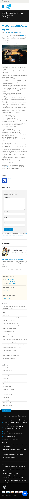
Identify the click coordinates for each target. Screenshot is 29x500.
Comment (7, 197)
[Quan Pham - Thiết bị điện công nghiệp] (9, 6)
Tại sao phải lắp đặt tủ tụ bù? (13, 483)
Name (6, 212)
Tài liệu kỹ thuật (6, 387)
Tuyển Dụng (5, 401)
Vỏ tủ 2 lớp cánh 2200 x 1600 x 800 (11, 324)
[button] (8, 270)
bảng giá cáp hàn (7, 166)
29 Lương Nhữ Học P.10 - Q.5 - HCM (16, 432)
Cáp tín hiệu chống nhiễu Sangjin (10, 261)
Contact (6, 411)
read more (4, 267)
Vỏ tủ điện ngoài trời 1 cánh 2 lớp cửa (11, 337)
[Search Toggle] (25, 6)
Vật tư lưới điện (6, 403)
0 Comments (18, 32)
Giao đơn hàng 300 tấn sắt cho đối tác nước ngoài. (14, 326)
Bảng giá (5, 368)
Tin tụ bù (5, 398)
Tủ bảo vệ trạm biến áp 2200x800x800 (12, 348)
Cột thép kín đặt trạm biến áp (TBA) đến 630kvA (13, 318)
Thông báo (5, 392)
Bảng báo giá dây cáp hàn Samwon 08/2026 (15, 467)
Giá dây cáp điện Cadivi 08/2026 (10, 362)
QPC (6, 32)
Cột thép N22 (6, 316)
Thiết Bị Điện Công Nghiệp (14, 421)
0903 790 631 (12, 284)
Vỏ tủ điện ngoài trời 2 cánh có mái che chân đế (14, 335)
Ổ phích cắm (6, 382)
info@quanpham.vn (11, 437)
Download (5, 376)
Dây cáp (11, 32)
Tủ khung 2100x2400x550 (9, 332)
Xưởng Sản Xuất (6, 406)
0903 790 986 (12, 281)
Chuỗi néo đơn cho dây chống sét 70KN (14, 478)
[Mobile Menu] (3, 6)
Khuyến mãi (5, 379)
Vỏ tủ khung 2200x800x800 (9, 329)
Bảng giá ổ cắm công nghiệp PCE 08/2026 (12, 343)
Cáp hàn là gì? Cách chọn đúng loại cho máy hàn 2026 (14, 450)
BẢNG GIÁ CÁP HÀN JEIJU (9, 359)
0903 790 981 (11, 282)
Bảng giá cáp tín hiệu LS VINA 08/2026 (12, 356)
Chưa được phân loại (7, 371)
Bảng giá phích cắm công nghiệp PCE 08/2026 (13, 345)
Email (5, 217)
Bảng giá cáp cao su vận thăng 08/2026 (12, 353)
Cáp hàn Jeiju (24, 476)
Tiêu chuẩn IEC (6, 395)
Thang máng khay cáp (8, 390)
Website (6, 223)
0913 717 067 (6, 291)
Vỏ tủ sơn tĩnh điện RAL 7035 (9, 351)
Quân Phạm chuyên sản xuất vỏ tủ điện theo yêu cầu (15, 340)
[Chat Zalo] (24, 493)
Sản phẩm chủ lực (7, 384)
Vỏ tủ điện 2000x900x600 (9, 321)
